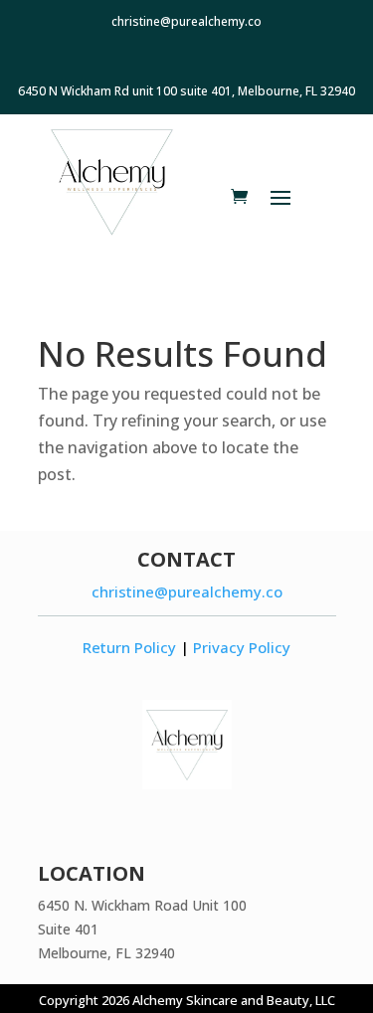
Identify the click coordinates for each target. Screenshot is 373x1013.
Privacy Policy (241, 647)
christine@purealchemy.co (187, 591)
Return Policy (129, 647)
